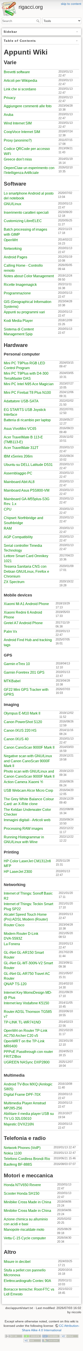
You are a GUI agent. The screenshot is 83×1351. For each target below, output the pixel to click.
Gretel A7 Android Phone (23, 623)
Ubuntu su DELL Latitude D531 (28, 465)
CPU (8, 509)
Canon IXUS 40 (16, 739)
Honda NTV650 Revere (22, 1185)
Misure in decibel (17, 1261)
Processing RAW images (23, 828)
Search (38, 20)
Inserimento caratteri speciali (26, 212)
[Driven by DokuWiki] (51, 1340)
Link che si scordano (20, 89)
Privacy (9, 98)
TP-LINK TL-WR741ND (22, 1022)
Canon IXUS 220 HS (20, 730)
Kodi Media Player (18, 321)
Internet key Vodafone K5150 (26, 1003)
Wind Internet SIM (18, 123)
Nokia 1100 (13, 1153)
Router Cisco (14, 925)
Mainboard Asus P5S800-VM (26, 490)
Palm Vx (10, 631)
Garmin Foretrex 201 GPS (24, 672)
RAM (8, 528)
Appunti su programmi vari (24, 312)
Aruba (8, 115)
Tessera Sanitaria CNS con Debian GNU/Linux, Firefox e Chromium (26, 571)
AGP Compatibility (18, 537)
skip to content (71, 3)
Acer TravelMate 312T (21, 448)
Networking (13, 248)
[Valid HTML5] (69, 1336)
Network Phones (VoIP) (22, 1148)
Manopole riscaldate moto (24, 1229)
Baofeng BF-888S (18, 1164)
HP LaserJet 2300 (18, 871)
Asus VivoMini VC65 (20, 428)
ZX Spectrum (14, 582)
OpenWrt (11, 240)
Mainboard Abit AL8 (19, 482)
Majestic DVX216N (19, 1124)
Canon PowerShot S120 (23, 722)
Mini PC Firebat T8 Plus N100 (27, 392)
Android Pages (15, 257)
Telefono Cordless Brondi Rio (27, 1159)
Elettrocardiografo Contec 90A (27, 1281)
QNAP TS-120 (15, 984)
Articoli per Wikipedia (20, 80)
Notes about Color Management (29, 276)
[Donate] (32, 1336)
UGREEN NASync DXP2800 (27, 1062)
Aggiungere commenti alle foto (28, 106)
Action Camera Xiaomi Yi (23, 782)
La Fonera (12, 944)
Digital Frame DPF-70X (22, 1094)
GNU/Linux (12, 204)
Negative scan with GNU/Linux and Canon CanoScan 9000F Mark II (28, 761)
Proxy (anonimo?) (18, 140)
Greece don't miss (18, 159)
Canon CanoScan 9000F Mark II (29, 747)
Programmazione (17, 293)
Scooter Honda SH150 (21, 1193)
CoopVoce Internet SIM (22, 132)
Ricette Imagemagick (20, 284)
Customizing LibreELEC (23, 221)
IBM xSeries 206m (18, 456)
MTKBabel (12, 681)
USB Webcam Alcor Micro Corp (28, 790)
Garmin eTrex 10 (17, 664)
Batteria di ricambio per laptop (27, 420)
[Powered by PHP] (51, 1336)
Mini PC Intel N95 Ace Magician (29, 384)
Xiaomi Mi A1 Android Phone (26, 604)
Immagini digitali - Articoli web (27, 820)
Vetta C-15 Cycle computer (25, 1238)
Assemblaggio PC (18, 473)
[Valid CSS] (32, 1340)
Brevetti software (17, 72)
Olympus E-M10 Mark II (22, 713)
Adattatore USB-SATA (21, 401)
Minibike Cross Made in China (27, 1202)
